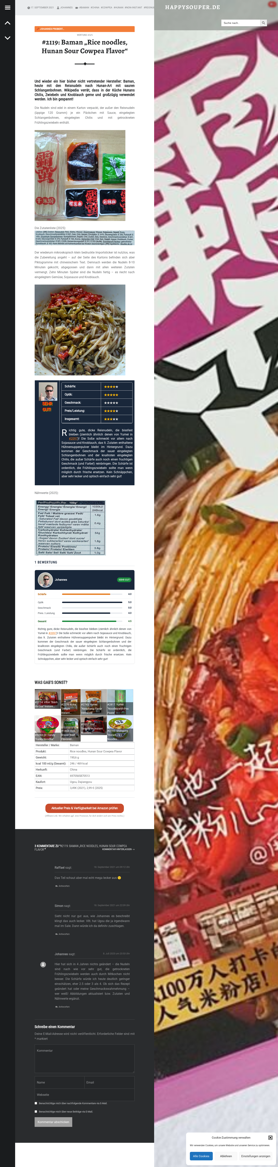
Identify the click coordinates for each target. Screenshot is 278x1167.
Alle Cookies (201, 1156)
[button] (270, 1138)
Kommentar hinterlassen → (118, 849)
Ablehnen (226, 1156)
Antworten (64, 886)
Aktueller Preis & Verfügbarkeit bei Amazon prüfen (84, 808)
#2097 (73, 438)
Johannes (66, 7)
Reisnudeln (152, 7)
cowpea (107, 7)
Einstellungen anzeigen (255, 1156)
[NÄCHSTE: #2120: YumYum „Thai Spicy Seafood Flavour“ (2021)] (7, 22)
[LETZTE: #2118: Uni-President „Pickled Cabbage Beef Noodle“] (7, 37)
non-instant (134, 7)
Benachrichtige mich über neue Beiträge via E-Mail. (66, 1111)
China (95, 7)
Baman (85, 7)
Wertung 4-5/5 (84, 35)
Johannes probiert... (50, 29)
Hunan (119, 7)
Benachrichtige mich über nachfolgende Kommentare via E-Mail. (73, 1103)
